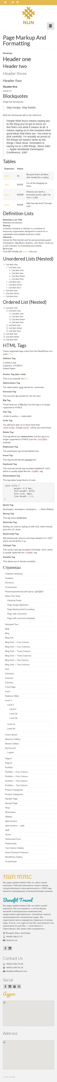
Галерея (9, 578)
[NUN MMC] (28, 15)
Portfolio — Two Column (16, 781)
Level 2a (11, 724)
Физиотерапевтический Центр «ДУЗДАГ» (24, 591)
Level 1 (8, 700)
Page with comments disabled (21, 618)
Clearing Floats (14, 600)
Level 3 (13, 709)
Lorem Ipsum (11, 734)
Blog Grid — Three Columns (18, 655)
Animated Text (11, 624)
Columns (9, 678)
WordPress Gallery (14, 857)
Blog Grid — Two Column (16, 660)
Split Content (11, 821)
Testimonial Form (13, 839)
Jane (6, 176)
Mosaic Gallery (12, 743)
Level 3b (13, 718)
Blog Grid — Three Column (17, 651)
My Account (10, 748)
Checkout (9, 673)
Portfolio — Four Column (16, 772)
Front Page (10, 687)
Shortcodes (10, 812)
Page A (8, 758)
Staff (7, 830)
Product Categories (14, 790)
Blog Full (9, 638)
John (6, 184)
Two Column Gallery (14, 848)
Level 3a (13, 713)
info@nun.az (11, 940)
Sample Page (11, 799)
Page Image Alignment (17, 605)
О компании (11, 587)
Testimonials (11, 843)
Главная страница (14, 573)
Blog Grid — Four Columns (17, 647)
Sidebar (8, 816)
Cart (7, 669)
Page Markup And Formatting (20, 609)
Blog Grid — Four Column (17, 642)
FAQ (10, 354)
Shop (7, 808)
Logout (10, 752)
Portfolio (9, 767)
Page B (8, 763)
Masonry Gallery (12, 739)
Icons (7, 691)
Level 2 (10, 705)
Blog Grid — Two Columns (17, 664)
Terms (8, 834)
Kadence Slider (12, 696)
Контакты (9, 582)
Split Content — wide (14, 825)
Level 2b (11, 728)
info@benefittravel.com (16, 971)
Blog (7, 629)
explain (25, 251)
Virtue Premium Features (16, 852)
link (26, 378)
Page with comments (17, 614)
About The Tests (12, 596)
